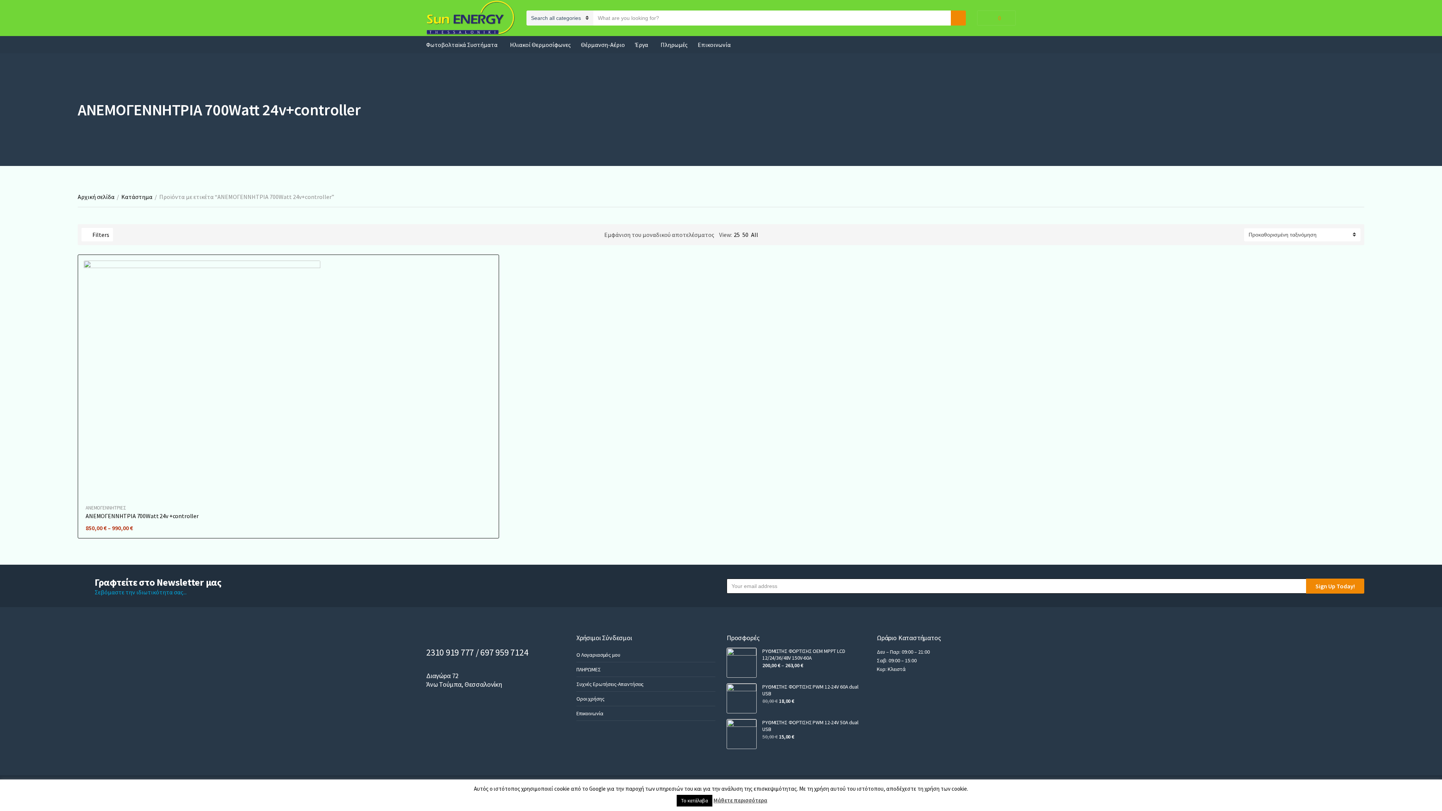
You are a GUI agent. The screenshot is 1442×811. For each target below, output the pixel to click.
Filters (100, 234)
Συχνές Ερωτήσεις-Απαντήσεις (610, 684)
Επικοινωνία (714, 44)
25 (737, 234)
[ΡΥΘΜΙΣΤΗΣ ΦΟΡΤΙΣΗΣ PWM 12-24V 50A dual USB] (742, 734)
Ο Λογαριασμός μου (598, 654)
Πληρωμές (674, 44)
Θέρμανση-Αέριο (603, 44)
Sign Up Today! (1335, 586)
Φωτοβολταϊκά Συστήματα (462, 44)
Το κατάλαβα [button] (694, 800)
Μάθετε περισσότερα (740, 800)
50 (745, 234)
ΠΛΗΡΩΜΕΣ (588, 669)
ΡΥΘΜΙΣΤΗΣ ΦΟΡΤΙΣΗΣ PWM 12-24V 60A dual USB (810, 690)
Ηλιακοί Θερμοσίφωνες (540, 44)
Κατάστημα (136, 196)
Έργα (641, 44)
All (754, 234)
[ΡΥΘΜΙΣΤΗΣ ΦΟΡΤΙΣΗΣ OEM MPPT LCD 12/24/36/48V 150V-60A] (742, 663)
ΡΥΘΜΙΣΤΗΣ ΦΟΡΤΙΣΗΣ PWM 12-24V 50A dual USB (810, 726)
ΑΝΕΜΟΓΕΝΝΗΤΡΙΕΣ (106, 508)
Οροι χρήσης (590, 698)
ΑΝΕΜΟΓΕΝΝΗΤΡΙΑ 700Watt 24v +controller (142, 516)
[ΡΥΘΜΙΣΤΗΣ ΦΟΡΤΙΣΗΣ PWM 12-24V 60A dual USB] (742, 698)
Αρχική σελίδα (96, 196)
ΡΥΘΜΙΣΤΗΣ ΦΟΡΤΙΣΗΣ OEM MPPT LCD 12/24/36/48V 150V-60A (803, 654)
